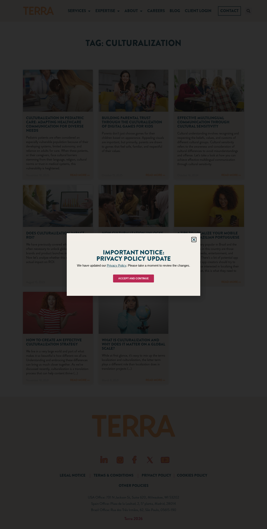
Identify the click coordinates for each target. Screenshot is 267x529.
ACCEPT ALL (98, 280)
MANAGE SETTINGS (167, 280)
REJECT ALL (132, 280)
